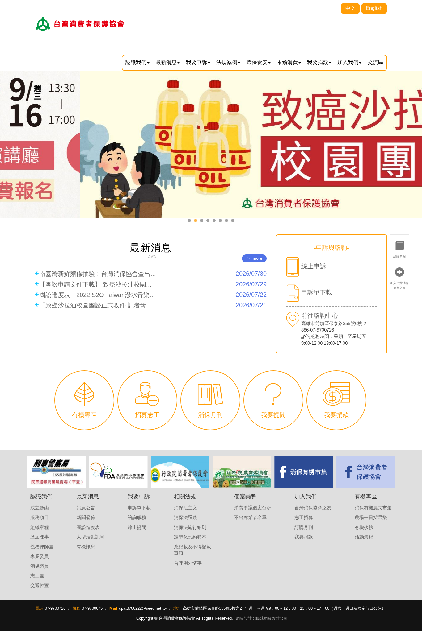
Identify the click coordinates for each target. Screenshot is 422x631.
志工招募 (303, 517)
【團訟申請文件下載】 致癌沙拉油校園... (153, 284)
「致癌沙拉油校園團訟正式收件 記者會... (153, 305)
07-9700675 (92, 608)
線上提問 (137, 527)
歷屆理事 (39, 536)
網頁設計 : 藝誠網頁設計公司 (262, 618)
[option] (56, 472)
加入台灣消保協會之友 (399, 285)
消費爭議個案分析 (252, 507)
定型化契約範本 (190, 536)
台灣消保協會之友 (312, 507)
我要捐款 (303, 536)
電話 (39, 608)
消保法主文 (185, 507)
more (254, 258)
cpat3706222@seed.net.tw (143, 608)
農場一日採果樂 (371, 517)
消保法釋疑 (185, 517)
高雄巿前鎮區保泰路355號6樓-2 (333, 323)
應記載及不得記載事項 (192, 550)
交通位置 (39, 585)
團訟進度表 (88, 527)
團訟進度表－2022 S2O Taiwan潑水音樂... (153, 294)
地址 (177, 608)
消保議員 (39, 566)
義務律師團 (41, 546)
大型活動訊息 (90, 536)
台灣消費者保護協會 (80, 23)
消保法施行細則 (190, 527)
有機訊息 (86, 546)
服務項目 (39, 517)
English (374, 8)
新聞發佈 (86, 517)
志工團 (37, 575)
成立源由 (39, 507)
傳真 (76, 608)
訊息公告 (86, 507)
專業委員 (39, 556)
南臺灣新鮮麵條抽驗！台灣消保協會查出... (153, 273)
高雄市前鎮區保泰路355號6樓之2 (212, 608)
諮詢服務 (137, 517)
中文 (350, 8)
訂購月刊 (399, 256)
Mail (113, 608)
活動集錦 (364, 536)
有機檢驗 (364, 527)
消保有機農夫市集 (373, 507)
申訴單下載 (139, 507)
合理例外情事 (188, 563)
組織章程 (39, 527)
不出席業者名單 (250, 517)
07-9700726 (55, 608)
